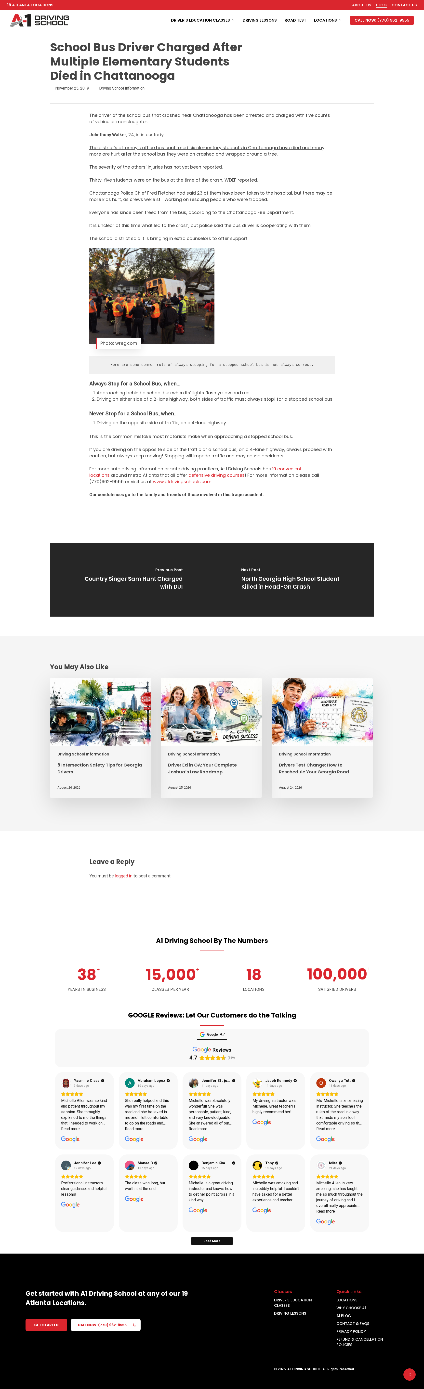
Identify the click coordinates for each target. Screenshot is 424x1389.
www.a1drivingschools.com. (182, 481)
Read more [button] (70, 1128)
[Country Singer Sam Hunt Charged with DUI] (131, 580)
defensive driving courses (216, 475)
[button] (46, 1325)
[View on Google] (66, 1083)
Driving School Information (122, 88)
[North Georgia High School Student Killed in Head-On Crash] (293, 580)
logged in (123, 875)
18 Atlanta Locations (30, 5)
